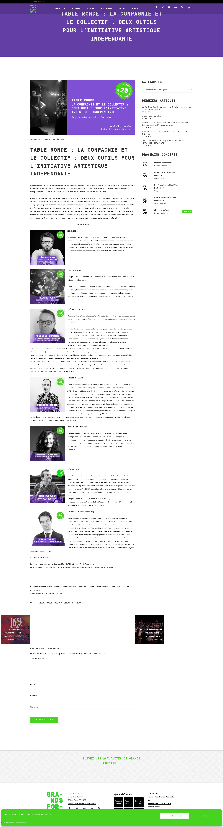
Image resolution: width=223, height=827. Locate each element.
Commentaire (37, 658)
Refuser (205, 816)
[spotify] (183, 8)
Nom (33, 684)
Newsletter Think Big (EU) (159, 803)
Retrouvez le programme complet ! (47, 593)
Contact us (153, 793)
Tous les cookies (175, 816)
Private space (154, 806)
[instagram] (164, 8)
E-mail (33, 696)
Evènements (60, 139)
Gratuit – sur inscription (42, 557)
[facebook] (158, 8)
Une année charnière (151, 116)
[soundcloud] (176, 8)
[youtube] (169, 8)
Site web (34, 707)
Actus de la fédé (50, 139)
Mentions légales (8, 822)
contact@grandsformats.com (82, 803)
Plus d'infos (187, 212)
